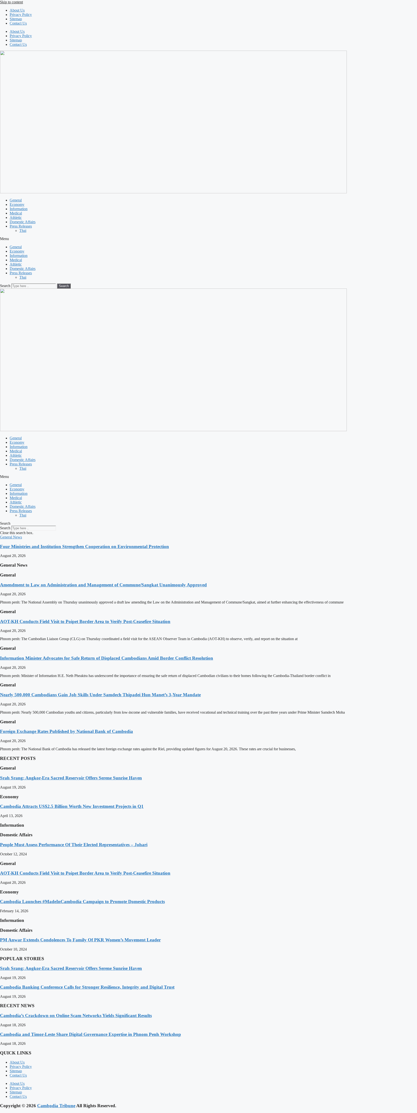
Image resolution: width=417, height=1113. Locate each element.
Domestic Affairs (22, 222)
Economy (17, 204)
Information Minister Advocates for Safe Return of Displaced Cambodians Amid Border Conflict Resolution (106, 658)
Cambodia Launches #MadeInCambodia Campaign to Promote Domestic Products (82, 901)
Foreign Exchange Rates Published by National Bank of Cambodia (66, 731)
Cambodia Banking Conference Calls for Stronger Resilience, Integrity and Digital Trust (87, 987)
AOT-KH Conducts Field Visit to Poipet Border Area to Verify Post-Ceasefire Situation (85, 621)
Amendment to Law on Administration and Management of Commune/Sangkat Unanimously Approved (103, 584)
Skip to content (11, 2)
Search (5, 286)
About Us (17, 10)
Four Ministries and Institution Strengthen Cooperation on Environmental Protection (84, 546)
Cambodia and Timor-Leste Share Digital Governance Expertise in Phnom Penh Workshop (90, 1034)
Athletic (16, 217)
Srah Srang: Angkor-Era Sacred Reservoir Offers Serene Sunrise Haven (71, 777)
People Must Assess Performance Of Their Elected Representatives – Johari (73, 844)
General (16, 200)
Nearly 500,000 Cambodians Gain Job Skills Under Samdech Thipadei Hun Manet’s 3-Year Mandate (100, 694)
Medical (16, 213)
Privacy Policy (21, 15)
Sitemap (16, 19)
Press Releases (21, 226)
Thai (22, 230)
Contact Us (18, 23)
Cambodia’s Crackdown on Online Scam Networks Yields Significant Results (76, 1015)
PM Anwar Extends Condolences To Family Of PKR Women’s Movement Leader (80, 939)
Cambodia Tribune (56, 1105)
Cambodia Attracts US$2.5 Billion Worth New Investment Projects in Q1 (72, 806)
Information (19, 209)
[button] (208, 239)
